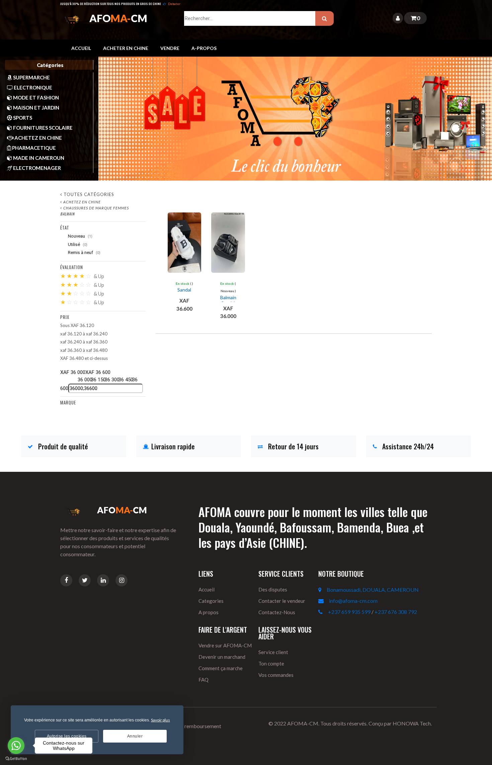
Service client (273, 652)
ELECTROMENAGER (36, 168)
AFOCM (118, 18)
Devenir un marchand (221, 657)
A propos (208, 612)
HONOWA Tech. (412, 723)
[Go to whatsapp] (16, 745)
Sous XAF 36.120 (77, 325)
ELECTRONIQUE (32, 87)
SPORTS (22, 118)
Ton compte (271, 663)
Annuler (135, 736)
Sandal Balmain (184, 293)
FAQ (203, 680)
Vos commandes (276, 675)
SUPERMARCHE (31, 77)
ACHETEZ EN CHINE (37, 138)
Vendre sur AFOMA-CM (225, 645)
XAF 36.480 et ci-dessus (84, 358)
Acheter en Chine (125, 48)
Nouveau (79, 236)
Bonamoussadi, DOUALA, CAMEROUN (373, 589)
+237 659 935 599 (349, 612)
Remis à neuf (83, 252)
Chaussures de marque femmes (96, 208)
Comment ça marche (220, 668)
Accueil (81, 48)
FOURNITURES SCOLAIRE (42, 128)
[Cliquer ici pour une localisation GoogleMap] (322, 589)
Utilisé (77, 244)
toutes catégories (89, 194)
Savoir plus (160, 719)
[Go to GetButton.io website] (16, 758)
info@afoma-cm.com (353, 600)
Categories (211, 601)
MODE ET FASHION (35, 97)
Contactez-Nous (276, 612)
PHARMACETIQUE (33, 148)
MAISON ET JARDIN (35, 108)
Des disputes (272, 589)
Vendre (169, 48)
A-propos (204, 48)
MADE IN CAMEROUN (38, 158)
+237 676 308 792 (396, 612)
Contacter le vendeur (281, 601)
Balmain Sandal (228, 300)
